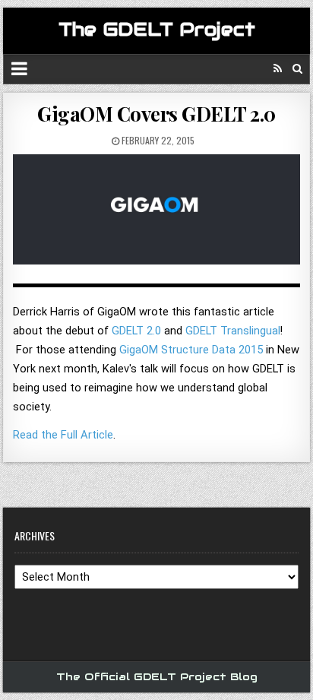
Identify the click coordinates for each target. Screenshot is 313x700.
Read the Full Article (63, 435)
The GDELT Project (156, 29)
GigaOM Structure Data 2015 (191, 349)
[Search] (297, 69)
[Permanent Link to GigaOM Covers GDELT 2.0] (156, 215)
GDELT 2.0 (136, 330)
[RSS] (277, 69)
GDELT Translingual (232, 330)
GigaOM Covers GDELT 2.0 (156, 113)
